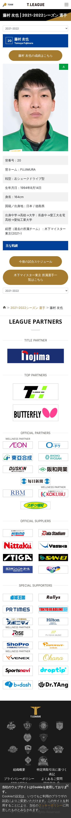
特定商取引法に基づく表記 (52, 772)
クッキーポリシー (50, 805)
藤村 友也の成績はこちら (35, 55)
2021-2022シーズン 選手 (27, 308)
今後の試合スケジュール (35, 261)
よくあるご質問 (51, 779)
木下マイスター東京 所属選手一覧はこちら (35, 277)
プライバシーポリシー (19, 779)
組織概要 (19, 769)
